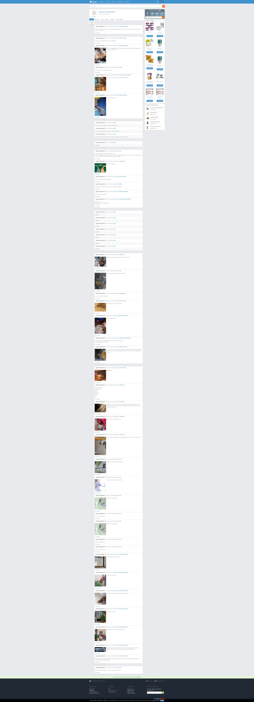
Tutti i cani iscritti (111, 691)
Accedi (162, 1)
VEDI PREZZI (149, 36)
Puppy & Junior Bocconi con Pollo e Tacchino (149, 83)
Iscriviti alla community (112, 690)
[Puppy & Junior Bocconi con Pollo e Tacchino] (150, 76)
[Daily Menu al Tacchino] (160, 43)
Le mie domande (119, 19)
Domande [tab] (162, 15)
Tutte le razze (92, 689)
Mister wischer (122, 38)
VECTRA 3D (150, 32)
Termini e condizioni (131, 693)
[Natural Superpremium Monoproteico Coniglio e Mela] (160, 27)
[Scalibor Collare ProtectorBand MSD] (150, 59)
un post (114, 122)
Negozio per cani (130, 689)
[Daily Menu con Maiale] (160, 59)
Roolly (120, 67)
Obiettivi (112, 19)
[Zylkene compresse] (160, 76)
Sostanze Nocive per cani (94, 693)
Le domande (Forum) (93, 691)
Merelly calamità (123, 95)
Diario (91, 19)
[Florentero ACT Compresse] (150, 43)
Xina (120, 151)
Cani (97, 19)
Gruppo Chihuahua (123, 26)
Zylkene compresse (160, 81)
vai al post (97, 32)
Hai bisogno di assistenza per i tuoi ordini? (127, 677)
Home (109, 689)
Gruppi (106, 19)
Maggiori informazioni (156, 700)
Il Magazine (91, 690)
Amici (102, 19)
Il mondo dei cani (92, 686)
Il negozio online (130, 686)
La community (111, 686)
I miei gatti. (122, 161)
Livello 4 (94, 16)
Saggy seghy (122, 293)
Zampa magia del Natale (125, 74)
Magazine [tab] (157, 15)
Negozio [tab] (147, 15)
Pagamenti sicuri (130, 691)
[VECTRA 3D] (150, 27)
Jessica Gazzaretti (107, 11)
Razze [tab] (152, 15)
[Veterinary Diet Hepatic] (150, 92)
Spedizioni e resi (130, 690)
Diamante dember (123, 45)
